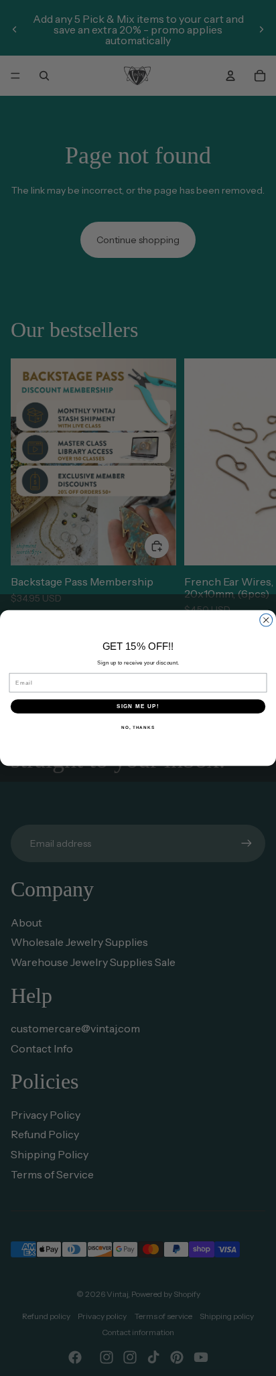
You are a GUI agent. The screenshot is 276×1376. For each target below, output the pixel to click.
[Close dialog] (266, 620)
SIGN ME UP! (138, 706)
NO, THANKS (138, 727)
